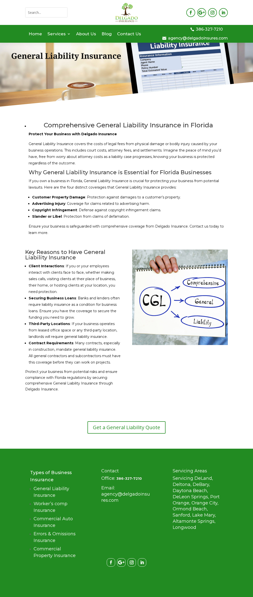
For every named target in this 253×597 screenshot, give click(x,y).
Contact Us (129, 34)
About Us (86, 34)
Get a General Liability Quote (126, 427)
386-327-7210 (209, 29)
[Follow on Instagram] (212, 12)
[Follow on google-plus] (201, 12)
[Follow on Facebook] (190, 12)
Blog (107, 34)
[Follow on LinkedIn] (223, 12)
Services (56, 34)
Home (35, 34)
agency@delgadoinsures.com (198, 38)
